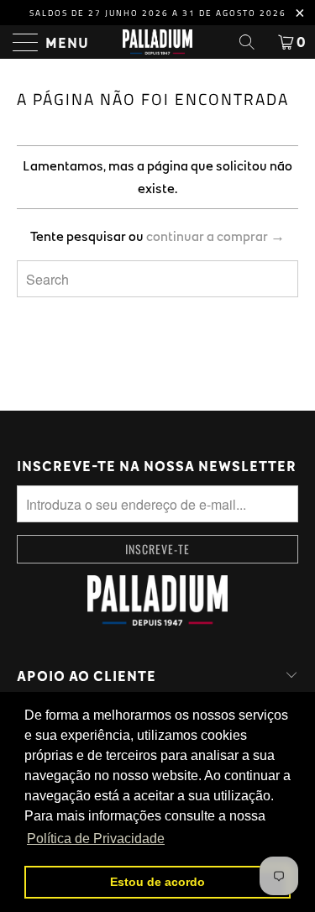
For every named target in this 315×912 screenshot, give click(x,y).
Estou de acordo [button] (157, 881)
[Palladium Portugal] (158, 42)
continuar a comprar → (215, 236)
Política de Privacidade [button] (96, 838)
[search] (157, 278)
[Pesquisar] (253, 42)
